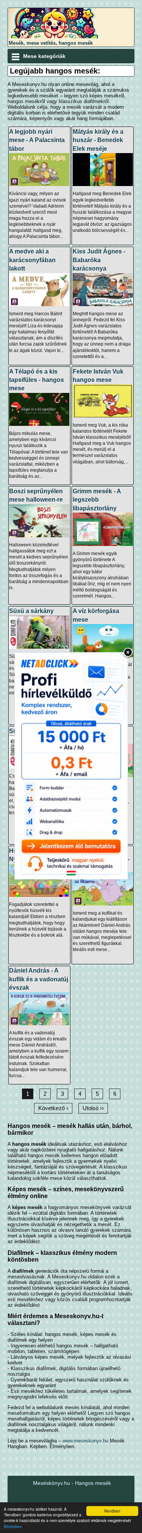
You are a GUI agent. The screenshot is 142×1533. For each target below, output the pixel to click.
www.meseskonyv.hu (85, 1441)
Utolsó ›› (93, 1108)
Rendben (112, 1511)
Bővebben (13, 1526)
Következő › (53, 1108)
